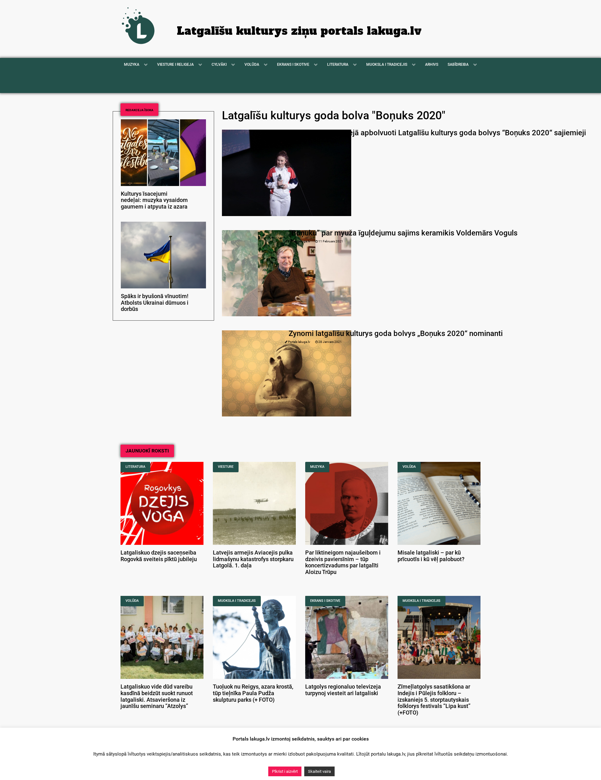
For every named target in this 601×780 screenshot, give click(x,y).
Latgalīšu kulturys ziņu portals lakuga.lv (299, 31)
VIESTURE (226, 467)
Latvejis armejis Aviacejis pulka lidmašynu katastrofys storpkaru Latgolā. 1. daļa (253, 559)
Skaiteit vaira (319, 771)
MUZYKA (317, 467)
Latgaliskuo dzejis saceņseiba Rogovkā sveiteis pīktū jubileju (159, 556)
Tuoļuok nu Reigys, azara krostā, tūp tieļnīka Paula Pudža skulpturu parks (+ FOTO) (253, 693)
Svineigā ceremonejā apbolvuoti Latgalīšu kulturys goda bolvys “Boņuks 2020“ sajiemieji (437, 132)
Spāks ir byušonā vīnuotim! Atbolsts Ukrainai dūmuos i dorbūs (154, 303)
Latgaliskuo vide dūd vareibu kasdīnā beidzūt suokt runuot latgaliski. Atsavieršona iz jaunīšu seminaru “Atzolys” (157, 696)
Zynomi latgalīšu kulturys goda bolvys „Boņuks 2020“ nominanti (396, 333)
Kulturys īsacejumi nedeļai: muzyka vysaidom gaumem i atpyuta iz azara (154, 200)
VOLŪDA (409, 467)
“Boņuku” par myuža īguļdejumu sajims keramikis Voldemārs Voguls (403, 233)
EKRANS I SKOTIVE (325, 601)
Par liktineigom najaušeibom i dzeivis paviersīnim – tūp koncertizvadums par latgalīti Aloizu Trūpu (343, 562)
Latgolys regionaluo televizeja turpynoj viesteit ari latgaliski (343, 690)
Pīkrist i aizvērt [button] (285, 771)
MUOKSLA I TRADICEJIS (237, 601)
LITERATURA (135, 467)
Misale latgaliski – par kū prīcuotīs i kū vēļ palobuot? (431, 556)
